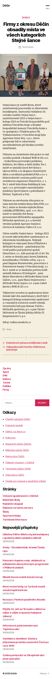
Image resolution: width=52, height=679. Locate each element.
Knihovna (10, 437)
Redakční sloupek (13, 503)
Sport (6, 372)
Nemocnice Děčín (14, 456)
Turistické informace (15, 519)
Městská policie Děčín (17, 450)
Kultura (7, 379)
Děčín (6, 5)
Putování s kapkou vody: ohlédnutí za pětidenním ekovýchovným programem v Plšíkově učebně (26, 564)
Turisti (6, 382)
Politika (7, 386)
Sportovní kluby (12, 515)
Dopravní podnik (14, 425)
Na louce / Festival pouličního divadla (24, 599)
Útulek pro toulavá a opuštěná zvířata (25, 481)
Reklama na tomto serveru (18, 507)
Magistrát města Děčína (18, 444)
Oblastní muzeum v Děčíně (19, 462)
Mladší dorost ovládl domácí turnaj (23, 577)
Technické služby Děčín (18, 468)
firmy (8, 329)
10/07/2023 (27, 47)
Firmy (6, 389)
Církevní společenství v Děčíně (20, 496)
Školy (6, 511)
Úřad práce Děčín (14, 475)
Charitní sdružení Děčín (17, 419)
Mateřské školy (11, 499)
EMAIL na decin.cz (15, 431)
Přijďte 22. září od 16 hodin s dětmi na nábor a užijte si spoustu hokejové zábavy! (24, 613)
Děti (5, 375)
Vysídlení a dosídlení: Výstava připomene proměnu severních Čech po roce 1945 (26, 642)
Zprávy (26, 17)
